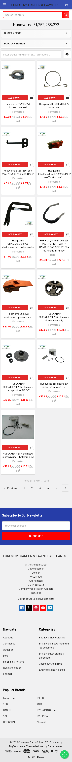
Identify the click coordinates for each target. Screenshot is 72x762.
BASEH (7, 710)
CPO (5, 703)
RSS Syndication (12, 667)
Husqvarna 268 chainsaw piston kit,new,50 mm (54, 385)
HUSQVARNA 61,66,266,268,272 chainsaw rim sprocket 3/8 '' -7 (18, 387)
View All (41, 722)
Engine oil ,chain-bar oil (52, 669)
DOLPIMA (42, 716)
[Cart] (67, 4)
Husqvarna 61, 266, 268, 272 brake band (54, 105)
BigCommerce (17, 746)
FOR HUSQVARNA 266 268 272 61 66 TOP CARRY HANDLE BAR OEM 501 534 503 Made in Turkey (54, 245)
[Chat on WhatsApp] (64, 754)
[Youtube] (43, 608)
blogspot (8, 649)
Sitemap (8, 673)
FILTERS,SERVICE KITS (52, 637)
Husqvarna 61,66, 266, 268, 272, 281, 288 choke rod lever (18, 172)
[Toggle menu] (4, 4)
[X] (29, 608)
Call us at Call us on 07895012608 (36, 598)
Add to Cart (15, 97)
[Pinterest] (36, 608)
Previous (12, 488)
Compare (31, 97)
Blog (5, 655)
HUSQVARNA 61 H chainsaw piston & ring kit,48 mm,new (18, 455)
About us (8, 637)
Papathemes (55, 746)
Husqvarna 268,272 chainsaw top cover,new (18, 315)
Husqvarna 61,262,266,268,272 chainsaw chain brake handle (18, 244)
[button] (67, 54)
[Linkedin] (50, 608)
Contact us (9, 643)
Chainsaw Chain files (50, 663)
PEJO (40, 697)
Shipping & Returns (13, 661)
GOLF (6, 716)
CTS (39, 703)
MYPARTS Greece (47, 710)
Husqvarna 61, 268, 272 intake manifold (18, 105)
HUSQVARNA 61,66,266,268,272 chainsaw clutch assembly (54, 317)
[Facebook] (22, 608)
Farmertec (9, 697)
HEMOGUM (9, 722)
